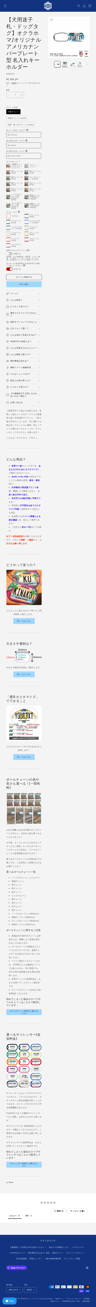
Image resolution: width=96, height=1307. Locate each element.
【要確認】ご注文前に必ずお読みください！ (28, 1247)
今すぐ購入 (24, 284)
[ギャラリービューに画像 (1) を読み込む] (57, 64)
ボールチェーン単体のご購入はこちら (24, 1012)
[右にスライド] (87, 64)
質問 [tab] (27, 1215)
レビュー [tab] (13, 1215)
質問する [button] (60, 1211)
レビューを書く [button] (79, 1211)
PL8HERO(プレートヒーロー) (29, 1299)
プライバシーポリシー (75, 1253)
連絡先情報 (86, 1301)
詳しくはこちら (24, 621)
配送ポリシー (55, 1301)
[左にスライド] (51, 64)
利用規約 (87, 1299)
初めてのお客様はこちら (59, 1247)
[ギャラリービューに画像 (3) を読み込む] (72, 64)
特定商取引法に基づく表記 (39, 1253)
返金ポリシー (57, 1253)
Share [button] (11, 1182)
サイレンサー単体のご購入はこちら (24, 1164)
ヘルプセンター (78, 1247)
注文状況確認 (21, 1258)
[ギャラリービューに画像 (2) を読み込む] (65, 64)
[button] (5, 6)
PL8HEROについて (17, 1253)
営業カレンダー (35, 1258)
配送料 (14, 83)
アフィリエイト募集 (72, 1258)
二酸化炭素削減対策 (53, 1258)
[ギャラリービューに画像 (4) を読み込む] (80, 64)
